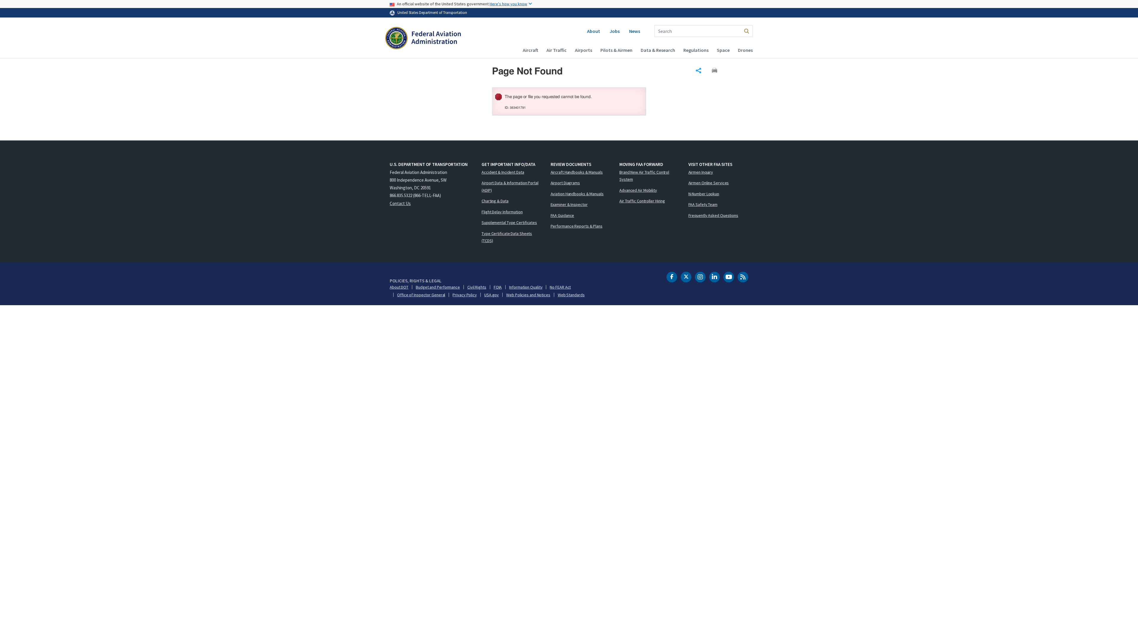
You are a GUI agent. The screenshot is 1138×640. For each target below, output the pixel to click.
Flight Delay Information (502, 212)
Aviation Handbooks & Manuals (577, 193)
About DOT (399, 287)
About (593, 31)
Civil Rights (476, 287)
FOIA (498, 287)
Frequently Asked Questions (713, 215)
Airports (583, 50)
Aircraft (530, 50)
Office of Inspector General (421, 295)
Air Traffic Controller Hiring (642, 201)
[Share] (698, 70)
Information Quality (525, 287)
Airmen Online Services (708, 182)
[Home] (423, 39)
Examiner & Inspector (569, 204)
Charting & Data (495, 201)
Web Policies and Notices (528, 295)
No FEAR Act (560, 287)
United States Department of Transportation (432, 12)
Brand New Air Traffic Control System (644, 175)
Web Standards (571, 295)
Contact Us (400, 203)
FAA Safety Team (703, 204)
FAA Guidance (562, 215)
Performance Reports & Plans (576, 226)
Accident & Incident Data (503, 172)
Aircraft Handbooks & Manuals (577, 172)
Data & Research (658, 50)
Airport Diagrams (565, 182)
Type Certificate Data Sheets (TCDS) (507, 237)
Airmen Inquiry (700, 172)
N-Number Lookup (704, 193)
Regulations (696, 50)
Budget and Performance (438, 287)
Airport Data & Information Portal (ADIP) (510, 186)
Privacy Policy (465, 295)
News (634, 31)
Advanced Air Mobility (638, 190)
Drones (745, 50)
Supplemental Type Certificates (509, 222)
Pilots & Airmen (616, 50)
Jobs (615, 31)
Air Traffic (556, 50)
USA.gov (491, 295)
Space (723, 50)
